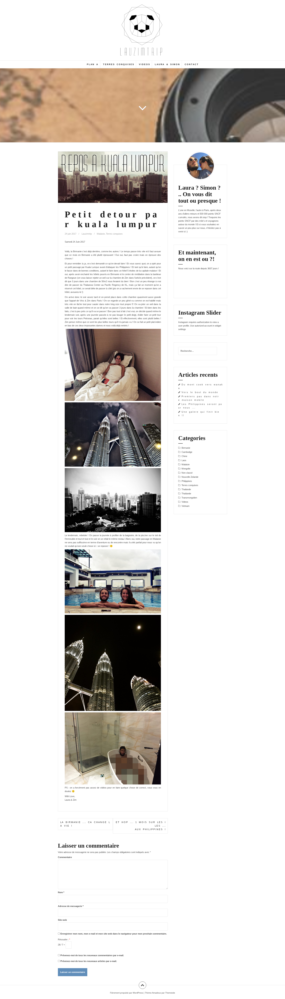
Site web (62, 920)
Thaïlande (186, 493)
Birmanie (186, 448)
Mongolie (186, 468)
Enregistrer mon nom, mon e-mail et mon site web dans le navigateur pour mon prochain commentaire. (113, 933)
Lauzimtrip (87, 233)
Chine (184, 456)
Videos (185, 502)
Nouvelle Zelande (190, 477)
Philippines (187, 481)
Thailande (186, 489)
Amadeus (156, 993)
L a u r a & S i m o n (167, 64)
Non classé (187, 472)
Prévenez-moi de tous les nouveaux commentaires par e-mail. (92, 955)
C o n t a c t (191, 64)
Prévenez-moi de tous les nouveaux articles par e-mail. (88, 961)
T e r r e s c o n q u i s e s (118, 64)
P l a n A (92, 64)
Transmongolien (189, 497)
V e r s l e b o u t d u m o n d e (200, 392)
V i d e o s (144, 64)
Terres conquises (114, 233)
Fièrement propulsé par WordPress (126, 993)
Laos (184, 460)
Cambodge (187, 452)
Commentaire (65, 857)
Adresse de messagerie (71, 906)
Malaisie (101, 233)
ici (185, 231)
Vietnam (186, 506)
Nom (61, 892)
